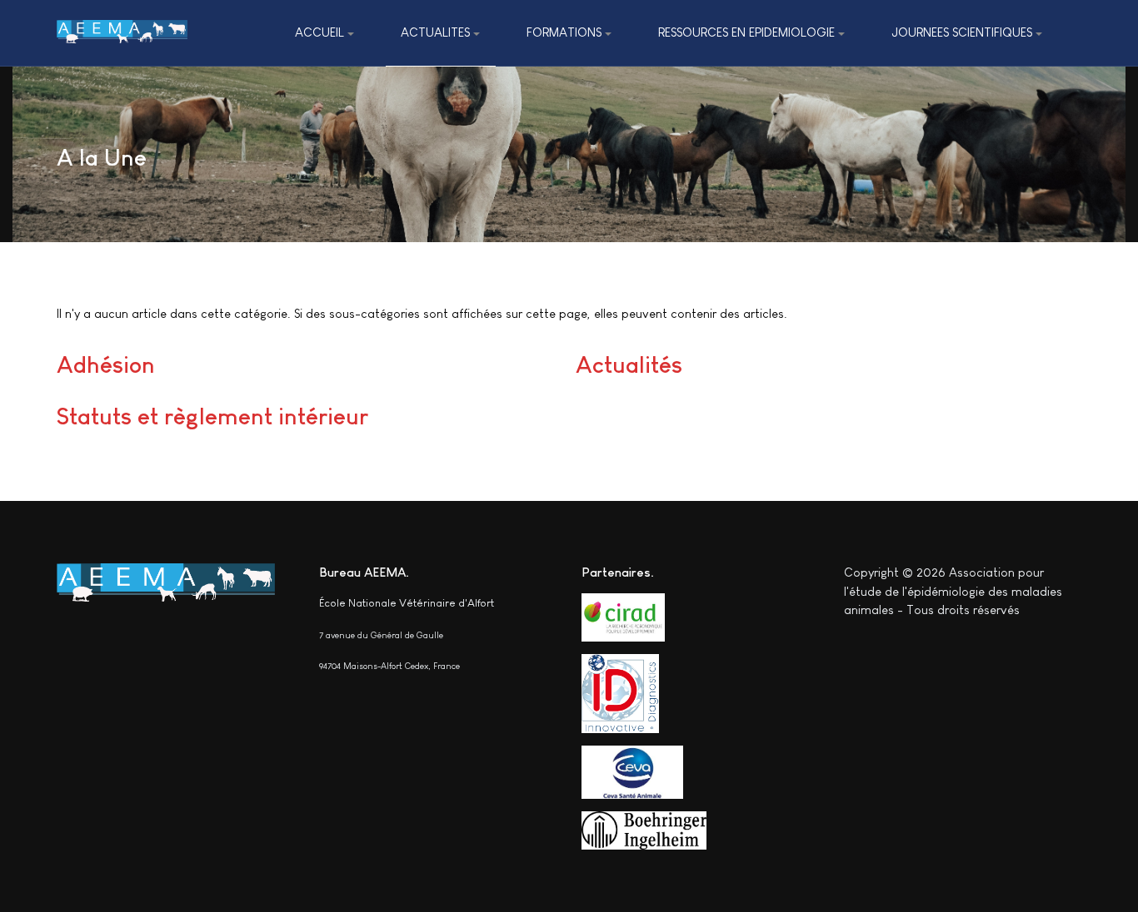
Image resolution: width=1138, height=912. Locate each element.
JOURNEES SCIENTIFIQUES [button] (961, 32)
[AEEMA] (122, 33)
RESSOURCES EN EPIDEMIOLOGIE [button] (746, 32)
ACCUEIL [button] (319, 32)
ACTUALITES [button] (435, 32)
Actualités (629, 365)
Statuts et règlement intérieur (212, 416)
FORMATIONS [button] (564, 32)
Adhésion (106, 365)
